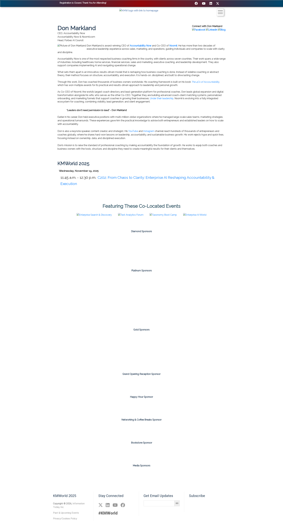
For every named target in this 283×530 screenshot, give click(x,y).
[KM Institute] (130, 475)
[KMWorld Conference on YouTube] (203, 3)
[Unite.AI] (221, 475)
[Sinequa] (107, 257)
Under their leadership (161, 98)
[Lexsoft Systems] (158, 342)
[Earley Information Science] (55, 242)
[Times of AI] (198, 475)
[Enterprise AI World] (107, 475)
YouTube (133, 131)
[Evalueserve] (124, 242)
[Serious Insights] (175, 475)
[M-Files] (158, 242)
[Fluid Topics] (90, 286)
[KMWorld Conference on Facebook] (196, 3)
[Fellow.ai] (55, 286)
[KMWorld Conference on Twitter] (217, 3)
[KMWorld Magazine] (153, 475)
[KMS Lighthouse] (193, 286)
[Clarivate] (21, 342)
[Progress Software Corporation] (227, 342)
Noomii (173, 45)
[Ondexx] (158, 311)
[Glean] (124, 286)
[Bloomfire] (21, 242)
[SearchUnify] (262, 242)
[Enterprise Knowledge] (90, 342)
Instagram (148, 131)
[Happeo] (158, 286)
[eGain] (90, 242)
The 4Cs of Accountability (205, 81)
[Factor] (124, 342)
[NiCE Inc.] (193, 242)
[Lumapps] (124, 311)
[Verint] (176, 257)
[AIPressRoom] (62, 475)
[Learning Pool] (227, 286)
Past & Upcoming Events (66, 512)
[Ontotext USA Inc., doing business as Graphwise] (227, 242)
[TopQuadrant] (158, 359)
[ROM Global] (262, 342)
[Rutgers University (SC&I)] (124, 359)
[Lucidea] (193, 342)
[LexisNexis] (262, 286)
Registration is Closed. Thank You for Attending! (83, 2)
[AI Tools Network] (85, 475)
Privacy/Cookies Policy (65, 518)
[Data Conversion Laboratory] (55, 342)
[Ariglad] (21, 286)
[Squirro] (141, 257)
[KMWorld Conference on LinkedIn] (210, 3)
